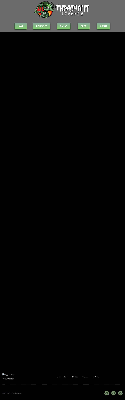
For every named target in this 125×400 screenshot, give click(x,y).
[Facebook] (106, 393)
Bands (66, 377)
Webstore (85, 377)
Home (58, 377)
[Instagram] (113, 393)
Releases (75, 377)
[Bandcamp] (120, 393)
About (94, 377)
